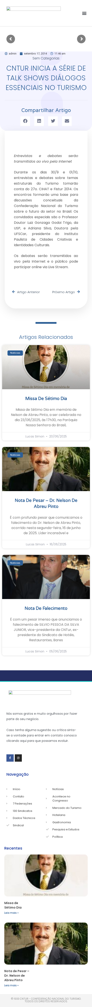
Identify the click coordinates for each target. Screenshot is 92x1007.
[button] (84, 13)
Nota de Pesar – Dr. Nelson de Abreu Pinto (16, 975)
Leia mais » (11, 913)
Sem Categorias (46, 58)
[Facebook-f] (10, 758)
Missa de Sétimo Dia (46, 398)
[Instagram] (18, 758)
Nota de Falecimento (46, 608)
